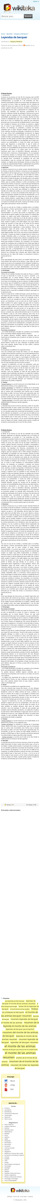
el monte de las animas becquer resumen (19, 1014)
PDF (12, 1089)
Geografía (7, 1141)
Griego (6, 1162)
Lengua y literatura (21, 34)
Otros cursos (8, 1119)
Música (6, 1170)
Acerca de (16, 1196)
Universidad (8, 1115)
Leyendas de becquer (14, 37)
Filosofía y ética (9, 1130)
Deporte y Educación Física (12, 1173)
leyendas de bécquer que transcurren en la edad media (20, 1050)
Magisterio (7, 1151)
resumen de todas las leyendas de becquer (25, 1067)
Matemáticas (8, 1132)
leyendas (28, 97)
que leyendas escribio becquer (14, 1001)
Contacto (30, 1196)
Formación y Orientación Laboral (14, 1155)
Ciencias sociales (9, 1148)
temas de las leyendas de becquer (20, 1007)
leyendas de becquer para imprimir (20, 1029)
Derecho (7, 1150)
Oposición (7, 1117)
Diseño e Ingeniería (10, 1175)
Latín (5, 1161)
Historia (6, 1128)
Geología (7, 1168)
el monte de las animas (20, 1046)
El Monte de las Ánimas (8, 97)
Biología (6, 1133)
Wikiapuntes (19, 1200)
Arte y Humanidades (10, 1180)
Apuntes (9, 34)
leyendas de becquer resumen (24, 1042)
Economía (7, 1146)
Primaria (7, 1108)
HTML (12, 1085)
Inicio (3, 34)
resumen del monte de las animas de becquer (20, 1034)
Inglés (6, 1139)
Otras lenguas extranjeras (12, 1164)
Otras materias (8, 1124)
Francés (6, 1157)
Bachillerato (8, 1112)
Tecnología (7, 1166)
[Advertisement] (20, 26)
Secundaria (7, 1110)
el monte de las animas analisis (20, 1009)
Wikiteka (9, 1196)
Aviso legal (23, 1196)
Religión (6, 1171)
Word (12, 1081)
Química (6, 1137)
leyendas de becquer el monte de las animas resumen (19, 1002)
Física (6, 1135)
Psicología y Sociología (11, 1179)
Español (6, 1159)
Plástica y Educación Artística (13, 1177)
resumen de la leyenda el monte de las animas (21, 1024)
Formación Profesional (11, 1113)
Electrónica (7, 1144)
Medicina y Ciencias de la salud (13, 1153)
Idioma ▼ (36, 1)
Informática (7, 1142)
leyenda (5, 104)
